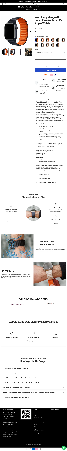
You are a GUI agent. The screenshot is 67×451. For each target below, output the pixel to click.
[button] (2, 4)
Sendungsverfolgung (38, 417)
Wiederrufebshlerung (39, 422)
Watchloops (31, 444)
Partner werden (53, 412)
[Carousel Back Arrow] (3, 52)
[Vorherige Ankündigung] (2, 1)
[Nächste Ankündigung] (64, 1)
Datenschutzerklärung (39, 426)
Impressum (36, 419)
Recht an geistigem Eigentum (40, 433)
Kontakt (36, 412)
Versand (36, 424)
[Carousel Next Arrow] (30, 31)
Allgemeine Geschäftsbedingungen (39, 430)
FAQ (35, 415)
